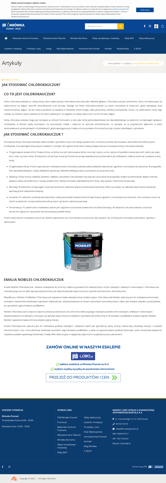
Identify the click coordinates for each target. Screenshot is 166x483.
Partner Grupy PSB (139, 467)
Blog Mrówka (123, 48)
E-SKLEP (137, 48)
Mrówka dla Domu (78, 38)
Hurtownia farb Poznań (89, 48)
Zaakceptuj (145, 10)
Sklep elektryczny (146, 38)
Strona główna (114, 63)
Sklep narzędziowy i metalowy (105, 38)
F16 (36, 478)
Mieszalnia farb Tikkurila (54, 38)
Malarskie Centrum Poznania (25, 38)
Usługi (48, 48)
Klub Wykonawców (65, 48)
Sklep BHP (129, 38)
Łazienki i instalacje (13, 48)
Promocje (62, 422)
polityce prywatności (121, 9)
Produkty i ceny (34, 48)
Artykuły (127, 63)
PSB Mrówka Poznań (67, 417)
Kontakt (108, 48)
